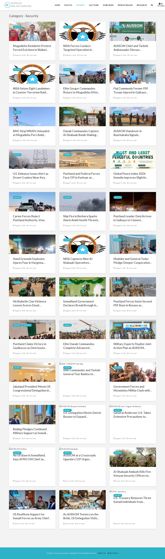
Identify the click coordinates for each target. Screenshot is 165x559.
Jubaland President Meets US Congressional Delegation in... (32, 388)
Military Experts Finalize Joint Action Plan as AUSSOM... (132, 346)
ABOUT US (102, 553)
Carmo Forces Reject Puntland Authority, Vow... (29, 218)
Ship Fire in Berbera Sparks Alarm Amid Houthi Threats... (81, 218)
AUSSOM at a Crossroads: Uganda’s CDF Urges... (79, 457)
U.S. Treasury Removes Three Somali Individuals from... (132, 500)
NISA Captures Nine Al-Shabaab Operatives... (78, 260)
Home (57, 5)
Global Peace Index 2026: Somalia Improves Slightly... (130, 175)
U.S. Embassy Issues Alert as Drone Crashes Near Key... (30, 175)
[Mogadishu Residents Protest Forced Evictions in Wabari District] (32, 31)
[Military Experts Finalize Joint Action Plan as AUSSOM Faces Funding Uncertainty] (133, 329)
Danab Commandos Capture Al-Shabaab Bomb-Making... (81, 133)
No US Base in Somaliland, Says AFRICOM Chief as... (29, 457)
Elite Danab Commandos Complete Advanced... (78, 346)
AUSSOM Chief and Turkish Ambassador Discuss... (130, 47)
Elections (94, 5)
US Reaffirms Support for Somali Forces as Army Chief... (32, 516)
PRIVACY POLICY (112, 553)
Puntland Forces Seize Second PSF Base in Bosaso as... (132, 303)
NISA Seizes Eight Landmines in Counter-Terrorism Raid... (31, 90)
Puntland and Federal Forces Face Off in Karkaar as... (81, 175)
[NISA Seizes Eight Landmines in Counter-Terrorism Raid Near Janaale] (32, 74)
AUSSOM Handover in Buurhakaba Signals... (127, 133)
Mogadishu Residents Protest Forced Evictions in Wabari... (32, 47)
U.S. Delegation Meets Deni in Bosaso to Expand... (82, 414)
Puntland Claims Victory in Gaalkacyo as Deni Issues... (30, 346)
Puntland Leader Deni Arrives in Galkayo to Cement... (132, 218)
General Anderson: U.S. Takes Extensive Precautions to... (132, 414)
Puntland (27, 325)
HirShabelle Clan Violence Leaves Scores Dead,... (29, 303)
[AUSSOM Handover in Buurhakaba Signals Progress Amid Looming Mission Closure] (133, 116)
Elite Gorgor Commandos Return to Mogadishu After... (81, 90)
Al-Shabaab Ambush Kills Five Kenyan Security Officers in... (132, 473)
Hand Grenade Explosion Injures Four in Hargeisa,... (29, 260)
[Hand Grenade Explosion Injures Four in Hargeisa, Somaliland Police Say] (32, 244)
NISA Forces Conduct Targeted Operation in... (78, 47)
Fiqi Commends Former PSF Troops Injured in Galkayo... (130, 90)
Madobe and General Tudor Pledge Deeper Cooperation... (132, 260)
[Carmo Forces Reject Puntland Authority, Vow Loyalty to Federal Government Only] (32, 201)
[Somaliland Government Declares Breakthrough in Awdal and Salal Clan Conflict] (82, 286)
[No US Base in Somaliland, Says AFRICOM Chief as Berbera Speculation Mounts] (18, 449)
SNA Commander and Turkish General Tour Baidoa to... (81, 372)
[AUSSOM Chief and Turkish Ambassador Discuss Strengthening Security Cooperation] (133, 31)
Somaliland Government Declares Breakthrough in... (80, 303)
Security (80, 5)
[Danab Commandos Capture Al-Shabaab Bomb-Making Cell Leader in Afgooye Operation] (82, 116)
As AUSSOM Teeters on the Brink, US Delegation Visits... (81, 516)
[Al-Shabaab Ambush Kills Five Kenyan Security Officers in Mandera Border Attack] (133, 457)
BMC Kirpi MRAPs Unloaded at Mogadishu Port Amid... (31, 133)
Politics (68, 5)
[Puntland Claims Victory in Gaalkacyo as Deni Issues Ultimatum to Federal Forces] (32, 329)
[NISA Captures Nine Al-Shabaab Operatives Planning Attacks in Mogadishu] (82, 244)
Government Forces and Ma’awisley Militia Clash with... (132, 388)
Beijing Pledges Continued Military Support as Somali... (30, 431)
